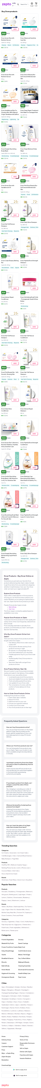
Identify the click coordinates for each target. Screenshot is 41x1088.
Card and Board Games (24, 856)
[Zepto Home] (6, 4)
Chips (17, 922)
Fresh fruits (5, 928)
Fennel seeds (18, 897)
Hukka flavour (29, 922)
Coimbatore (29, 993)
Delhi (19, 996)
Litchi (18, 868)
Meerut (4, 1014)
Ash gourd (5, 895)
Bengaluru (10, 990)
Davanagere (5, 996)
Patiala (4, 1020)
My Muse (9, 907)
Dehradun (13, 996)
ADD (15, 29)
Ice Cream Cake (23, 853)
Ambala (17, 987)
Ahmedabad (9, 987)
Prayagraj (10, 1020)
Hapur (3, 1002)
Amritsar (23, 987)
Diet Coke (15, 871)
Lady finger (21, 895)
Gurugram (26, 999)
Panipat (28, 1017)
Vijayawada (10, 1028)
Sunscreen (13, 853)
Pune (24, 1020)
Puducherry (17, 1020)
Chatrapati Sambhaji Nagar (10, 993)
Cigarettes (11, 922)
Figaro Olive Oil (10, 910)
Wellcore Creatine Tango (18, 865)
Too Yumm (28, 907)
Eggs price (18, 925)
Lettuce (22, 900)
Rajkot (29, 1020)
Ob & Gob (5, 880)
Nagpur (29, 1014)
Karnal (12, 1008)
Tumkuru (4, 1026)
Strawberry (11, 892)
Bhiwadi (17, 990)
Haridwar (9, 1002)
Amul (27, 910)
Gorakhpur (12, 999)
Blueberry (26, 897)
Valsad (24, 1026)
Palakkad (15, 1017)
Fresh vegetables (15, 928)
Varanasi (29, 1026)
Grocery (4, 922)
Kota (27, 1008)
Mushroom (15, 900)
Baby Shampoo (6, 859)
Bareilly (29, 987)
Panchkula (22, 1017)
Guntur (19, 999)
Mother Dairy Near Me (9, 912)
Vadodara (17, 1026)
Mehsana (10, 1014)
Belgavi (4, 990)
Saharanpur (10, 1023)
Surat (31, 1023)
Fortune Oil (20, 912)
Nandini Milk (20, 910)
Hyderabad (5, 1005)
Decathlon (29, 880)
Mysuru (23, 1014)
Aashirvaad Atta (18, 907)
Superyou (28, 912)
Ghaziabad (5, 999)
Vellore (4, 1028)
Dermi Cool (20, 880)
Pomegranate (20, 892)
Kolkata (22, 1008)
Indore (12, 1005)
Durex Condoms (7, 915)
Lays (3, 910)
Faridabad (26, 996)
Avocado (4, 892)
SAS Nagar (19, 1023)
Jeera (9, 900)
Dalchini (9, 897)
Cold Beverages (6, 856)
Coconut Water (6, 871)
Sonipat (25, 1023)
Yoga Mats (15, 859)
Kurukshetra (5, 1011)
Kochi (17, 1008)
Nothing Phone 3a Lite (9, 868)
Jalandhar (23, 1005)
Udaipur (10, 1026)
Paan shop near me (7, 925)
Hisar (15, 1002)
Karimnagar (5, 1008)
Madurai (26, 1011)
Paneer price (14, 930)
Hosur (20, 1002)
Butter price (5, 930)
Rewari (4, 1023)
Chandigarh (24, 990)
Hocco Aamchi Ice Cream (9, 874)
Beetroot (29, 892)
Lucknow (13, 1011)
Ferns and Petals (18, 915)
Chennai (21, 993)
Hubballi (25, 1002)
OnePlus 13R (6, 865)
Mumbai (17, 1014)
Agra (3, 987)
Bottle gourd (13, 895)
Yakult (3, 907)
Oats (14, 856)
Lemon (4, 897)
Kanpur (29, 1005)
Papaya (4, 900)
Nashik (4, 1017)
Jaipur (17, 1005)
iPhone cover (25, 868)
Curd (22, 922)
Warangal (18, 1028)
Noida (9, 1017)
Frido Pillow (12, 880)
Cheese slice (26, 925)
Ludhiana (20, 1011)
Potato (29, 895)
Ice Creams (5, 853)
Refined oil (25, 928)
